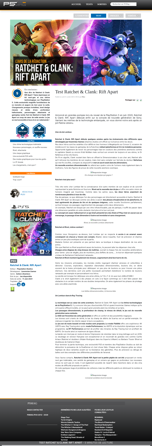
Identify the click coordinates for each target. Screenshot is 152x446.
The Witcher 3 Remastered (71, 427)
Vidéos (133, 15)
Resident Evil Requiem (104, 430)
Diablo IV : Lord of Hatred (105, 432)
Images (115, 15)
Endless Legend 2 (68, 435)
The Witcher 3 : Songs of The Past (74, 425)
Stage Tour (65, 417)
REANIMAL (99, 417)
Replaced (98, 420)
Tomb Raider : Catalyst (104, 427)
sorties (102, 4)
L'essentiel (82, 16)
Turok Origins (66, 420)
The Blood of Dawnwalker (105, 422)
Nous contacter (35, 410)
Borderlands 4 (100, 440)
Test (98, 16)
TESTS (89, 4)
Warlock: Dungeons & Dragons (73, 430)
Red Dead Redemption (103, 425)
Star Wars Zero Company (71, 432)
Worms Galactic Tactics (70, 422)
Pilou (83, 97)
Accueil (76, 4)
